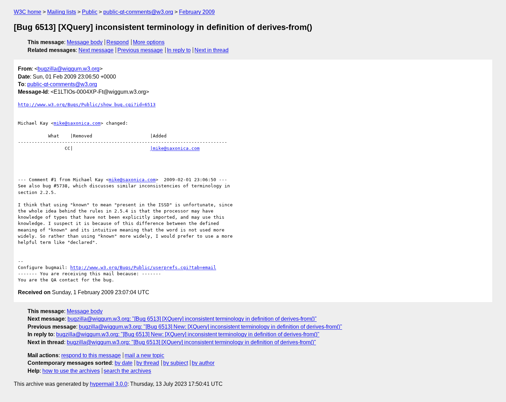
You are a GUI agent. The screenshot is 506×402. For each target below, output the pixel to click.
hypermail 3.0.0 (108, 384)
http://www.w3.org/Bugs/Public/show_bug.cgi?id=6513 (87, 104)
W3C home (27, 12)
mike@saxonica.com (77, 123)
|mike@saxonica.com (175, 148)
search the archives (127, 371)
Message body (85, 42)
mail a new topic (144, 355)
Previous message (140, 50)
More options (149, 42)
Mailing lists (61, 12)
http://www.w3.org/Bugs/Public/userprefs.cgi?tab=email (143, 267)
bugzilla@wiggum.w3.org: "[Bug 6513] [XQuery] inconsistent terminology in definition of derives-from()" (192, 319)
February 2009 (197, 12)
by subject (175, 363)
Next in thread (211, 50)
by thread (147, 363)
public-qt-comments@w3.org (138, 12)
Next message (96, 50)
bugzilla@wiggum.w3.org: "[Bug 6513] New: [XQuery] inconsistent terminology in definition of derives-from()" (210, 327)
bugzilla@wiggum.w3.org (68, 69)
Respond (117, 42)
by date (124, 363)
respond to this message (91, 355)
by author (203, 363)
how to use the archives (71, 371)
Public (89, 12)
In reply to (179, 50)
